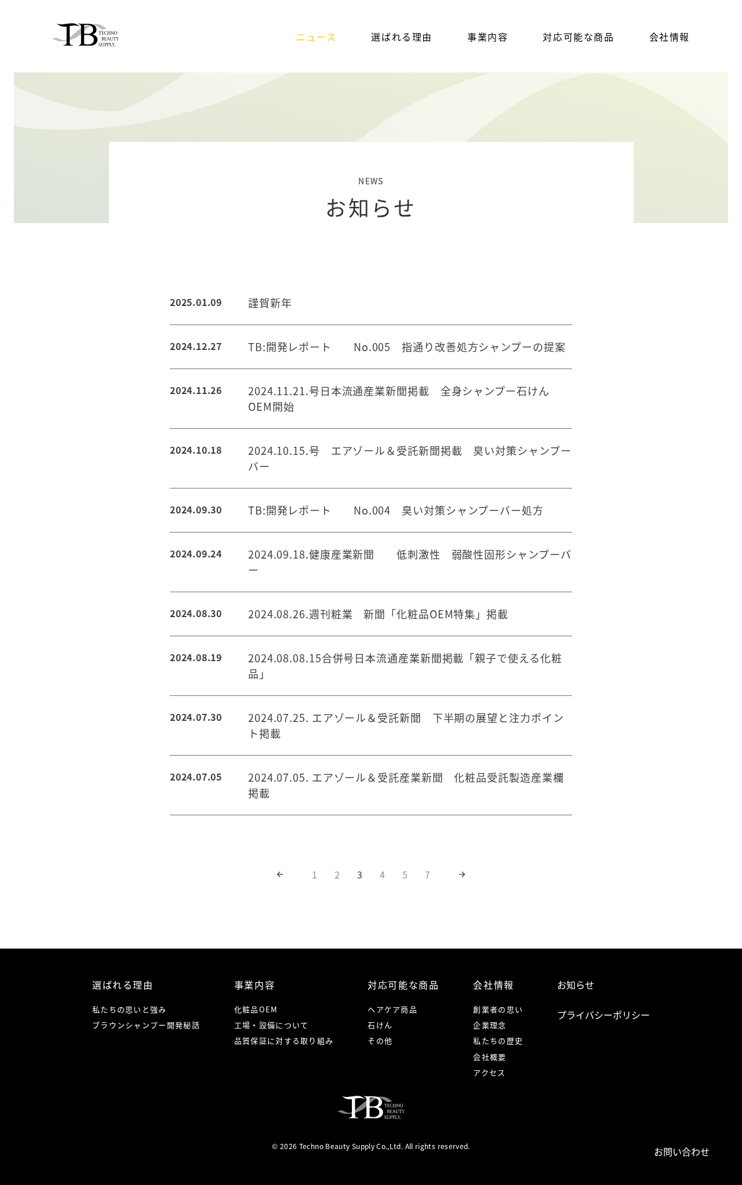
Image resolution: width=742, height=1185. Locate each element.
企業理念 (489, 1024)
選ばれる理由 (401, 36)
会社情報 (669, 36)
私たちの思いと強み (129, 1009)
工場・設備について (271, 1024)
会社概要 (489, 1056)
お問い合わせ (682, 1151)
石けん (380, 1024)
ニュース (316, 36)
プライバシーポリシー (603, 1015)
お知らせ (575, 984)
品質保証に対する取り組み (284, 1040)
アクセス (489, 1072)
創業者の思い (498, 1009)
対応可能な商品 (578, 36)
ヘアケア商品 (392, 1009)
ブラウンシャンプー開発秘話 (146, 1024)
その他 (380, 1040)
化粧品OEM (256, 1009)
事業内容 (487, 36)
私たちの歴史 (498, 1040)
